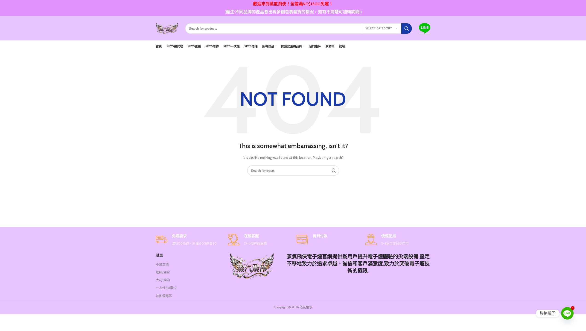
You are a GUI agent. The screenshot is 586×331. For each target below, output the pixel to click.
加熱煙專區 (164, 296)
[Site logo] (167, 28)
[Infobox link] (188, 240)
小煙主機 (162, 264)
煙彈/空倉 (163, 272)
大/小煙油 (163, 280)
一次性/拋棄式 (166, 288)
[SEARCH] (406, 28)
